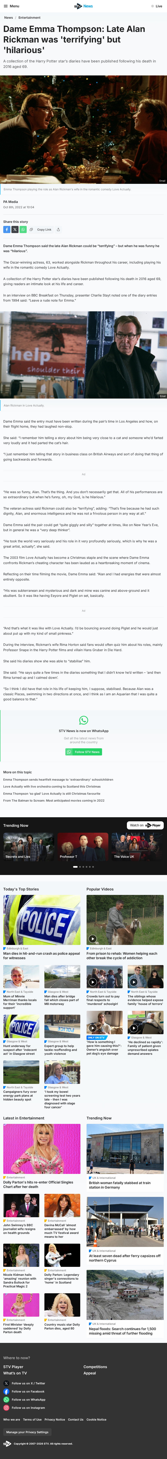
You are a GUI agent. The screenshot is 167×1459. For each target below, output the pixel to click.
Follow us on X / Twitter (28, 1383)
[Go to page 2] (80, 867)
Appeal (90, 1373)
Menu (14, 6)
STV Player (13, 1367)
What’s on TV (15, 1373)
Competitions (95, 1367)
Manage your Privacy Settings (27, 1432)
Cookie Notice (96, 1419)
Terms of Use (32, 1419)
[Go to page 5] (90, 867)
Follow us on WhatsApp (28, 1399)
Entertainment (30, 18)
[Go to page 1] (75, 867)
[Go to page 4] (86, 867)
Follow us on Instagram (28, 1407)
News (8, 18)
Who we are (11, 1419)
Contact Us (76, 1419)
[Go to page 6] (93, 867)
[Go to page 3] (83, 867)
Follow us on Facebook (28, 1391)
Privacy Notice (55, 1419)
